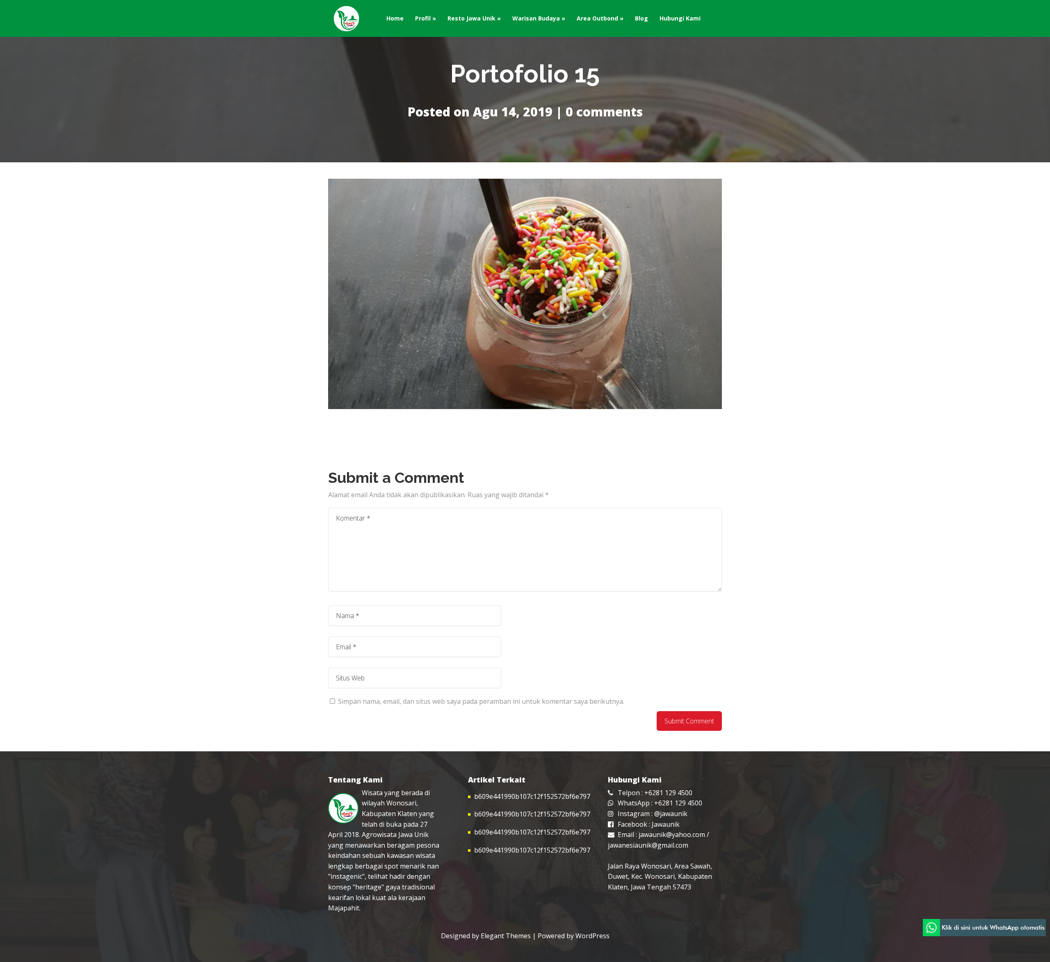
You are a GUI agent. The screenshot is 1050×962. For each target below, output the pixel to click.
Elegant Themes (506, 935)
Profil (423, 18)
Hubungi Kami (680, 18)
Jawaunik (666, 824)
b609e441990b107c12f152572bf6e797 (532, 796)
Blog (641, 18)
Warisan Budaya (536, 18)
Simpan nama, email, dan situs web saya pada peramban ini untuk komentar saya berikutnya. (481, 701)
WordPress (592, 935)
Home (395, 18)
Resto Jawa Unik (471, 18)
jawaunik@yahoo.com (672, 834)
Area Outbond (597, 18)
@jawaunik (670, 813)
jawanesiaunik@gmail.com (648, 845)
